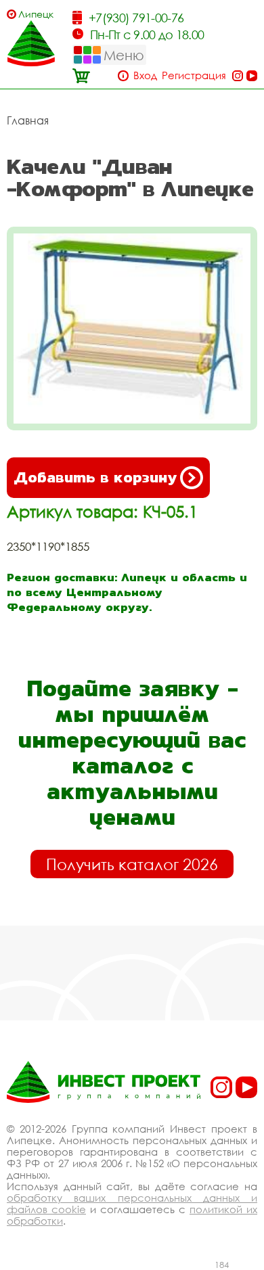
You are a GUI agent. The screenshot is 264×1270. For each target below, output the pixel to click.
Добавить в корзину (95, 477)
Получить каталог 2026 (132, 864)
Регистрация (194, 75)
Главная (28, 120)
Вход (145, 75)
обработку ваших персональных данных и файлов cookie (132, 1203)
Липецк (35, 14)
